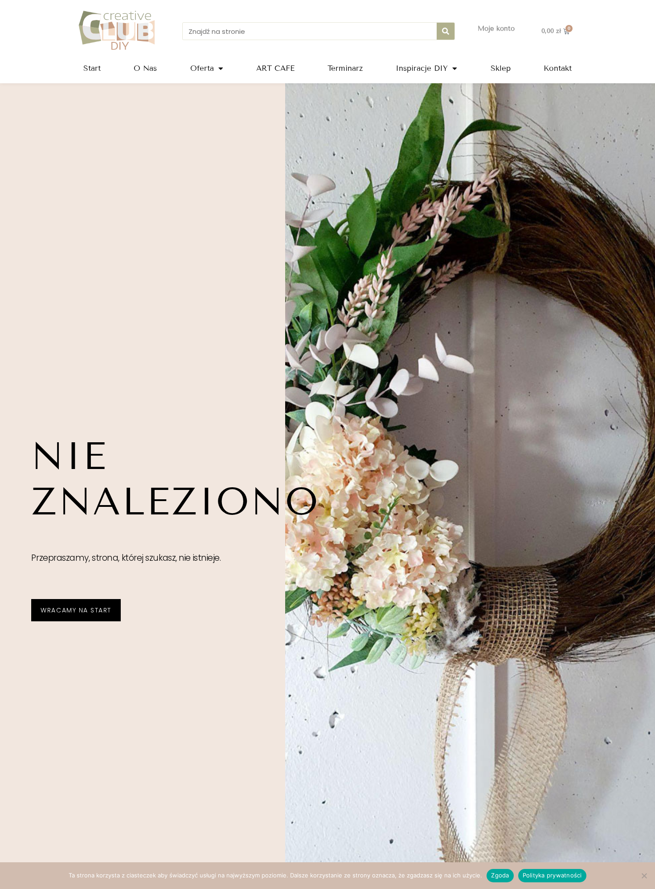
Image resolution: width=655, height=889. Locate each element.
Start (92, 68)
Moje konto (496, 28)
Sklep (501, 68)
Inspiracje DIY (422, 68)
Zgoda (500, 875)
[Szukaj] (445, 31)
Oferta (202, 68)
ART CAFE (275, 68)
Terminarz (345, 68)
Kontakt (558, 68)
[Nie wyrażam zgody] (643, 875)
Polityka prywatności (552, 875)
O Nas (145, 68)
